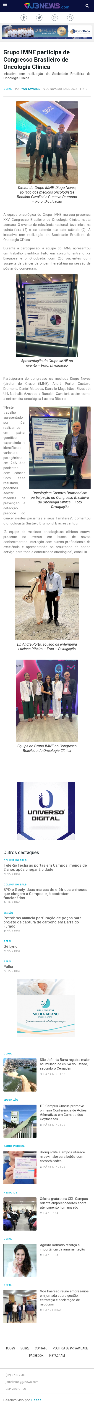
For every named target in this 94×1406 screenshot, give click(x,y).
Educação (10, 1100)
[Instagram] (55, 17)
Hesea (36, 1400)
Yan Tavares (30, 88)
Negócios (10, 1192)
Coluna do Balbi (15, 860)
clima (7, 1053)
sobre (25, 1348)
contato (41, 1348)
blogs (10, 1348)
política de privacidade (70, 1348)
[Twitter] (39, 17)
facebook (36, 1356)
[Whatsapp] (70, 17)
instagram (57, 1356)
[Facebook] (24, 17)
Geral (7, 89)
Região (8, 913)
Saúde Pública (14, 1146)
